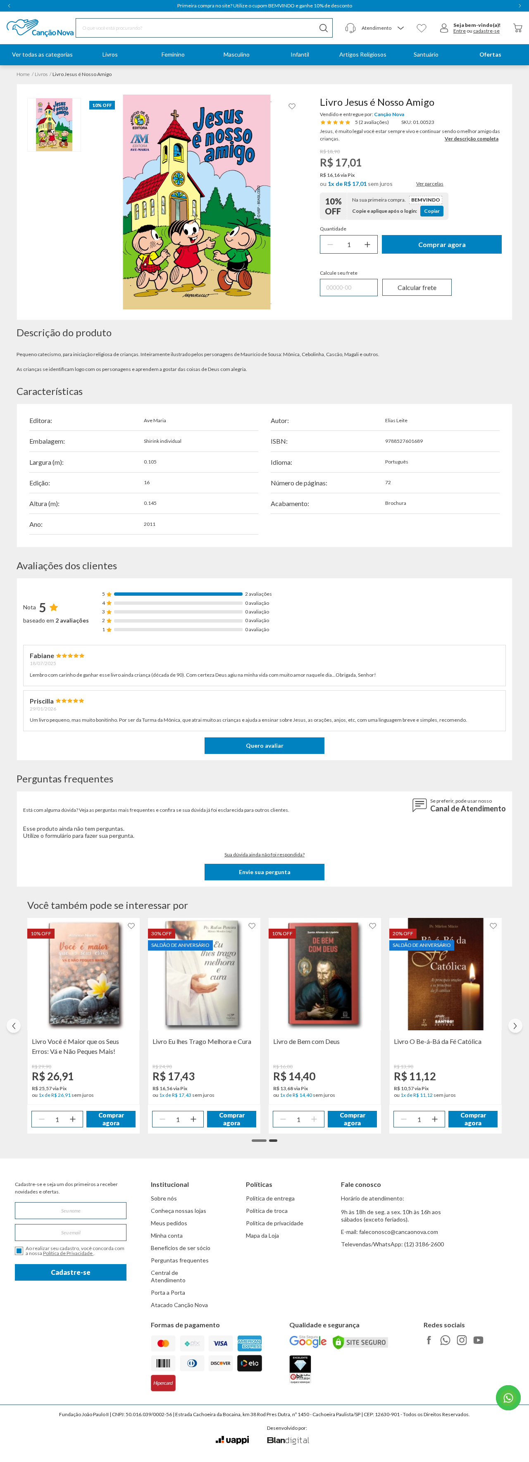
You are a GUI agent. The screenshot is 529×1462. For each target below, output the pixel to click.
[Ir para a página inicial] (29, 28)
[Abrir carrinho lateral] (517, 28)
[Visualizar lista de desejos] (422, 28)
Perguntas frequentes (180, 1260)
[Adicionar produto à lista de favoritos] (292, 106)
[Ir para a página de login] (444, 28)
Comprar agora (442, 244)
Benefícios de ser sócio (180, 1247)
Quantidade (333, 229)
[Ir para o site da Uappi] (232, 1440)
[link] (110, 54)
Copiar (432, 211)
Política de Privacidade (68, 1253)
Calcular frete (417, 287)
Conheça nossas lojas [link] (178, 1210)
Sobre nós (164, 1198)
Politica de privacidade (274, 1223)
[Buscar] (324, 28)
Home (23, 74)
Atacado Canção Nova (179, 1304)
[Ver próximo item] (520, 6)
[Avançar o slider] (515, 1026)
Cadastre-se (71, 1272)
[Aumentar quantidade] (367, 244)
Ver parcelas (429, 184)
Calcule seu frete (338, 273)
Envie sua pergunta (265, 871)
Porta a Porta (168, 1292)
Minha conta (167, 1235)
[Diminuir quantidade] (330, 244)
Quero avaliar (265, 745)
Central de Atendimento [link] (168, 1276)
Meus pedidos (169, 1223)
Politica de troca (267, 1210)
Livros (41, 74)
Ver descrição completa (471, 139)
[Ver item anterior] (9, 6)
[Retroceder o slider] (14, 1026)
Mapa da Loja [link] (262, 1235)
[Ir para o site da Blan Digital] (288, 1441)
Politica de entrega (270, 1198)
